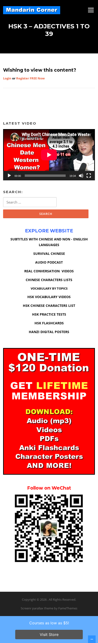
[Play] (9, 175)
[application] (49, 154)
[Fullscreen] (88, 175)
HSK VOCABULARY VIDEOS (49, 297)
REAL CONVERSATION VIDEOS (49, 271)
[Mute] (81, 175)
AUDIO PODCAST (49, 262)
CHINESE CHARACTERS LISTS (49, 280)
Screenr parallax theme (37, 608)
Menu (91, 10)
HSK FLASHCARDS (49, 323)
